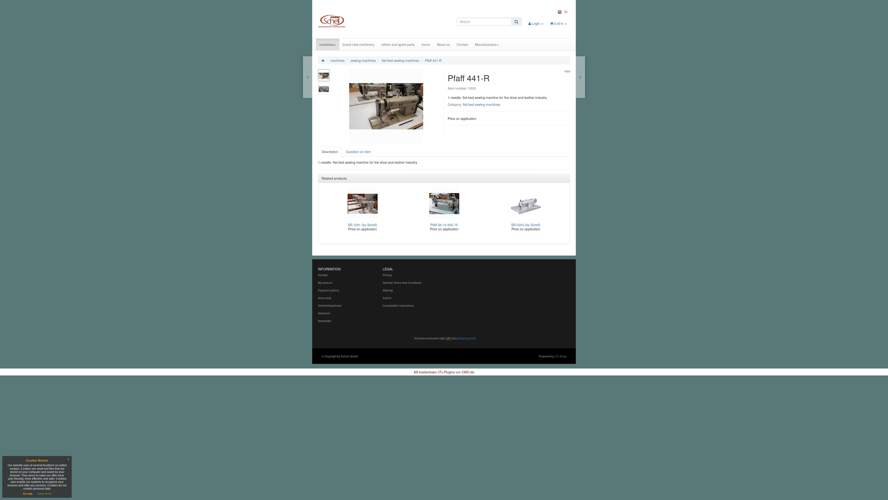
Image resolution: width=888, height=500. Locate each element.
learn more (44, 493)
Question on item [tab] (358, 151)
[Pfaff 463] (580, 77)
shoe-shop (324, 298)
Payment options (328, 290)
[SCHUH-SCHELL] (357, 21)
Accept (27, 493)
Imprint (387, 298)
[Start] (322, 60)
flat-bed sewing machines (481, 104)
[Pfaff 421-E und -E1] (307, 77)
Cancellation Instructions (398, 305)
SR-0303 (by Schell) (525, 224)
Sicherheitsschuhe (329, 305)
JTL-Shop (561, 356)
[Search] (516, 21)
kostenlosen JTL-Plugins (437, 372)
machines (326, 44)
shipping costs (467, 338)
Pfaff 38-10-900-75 (444, 224)
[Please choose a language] (560, 11)
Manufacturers (485, 44)
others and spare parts (398, 44)
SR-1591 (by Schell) (362, 224)
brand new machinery (358, 44)
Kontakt (322, 275)
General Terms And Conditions (402, 282)
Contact (462, 44)
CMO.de (468, 372)
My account (325, 282)
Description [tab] (330, 151)
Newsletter (324, 321)
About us (443, 44)
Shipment (324, 313)
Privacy (387, 275)
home (426, 44)
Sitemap (388, 290)
